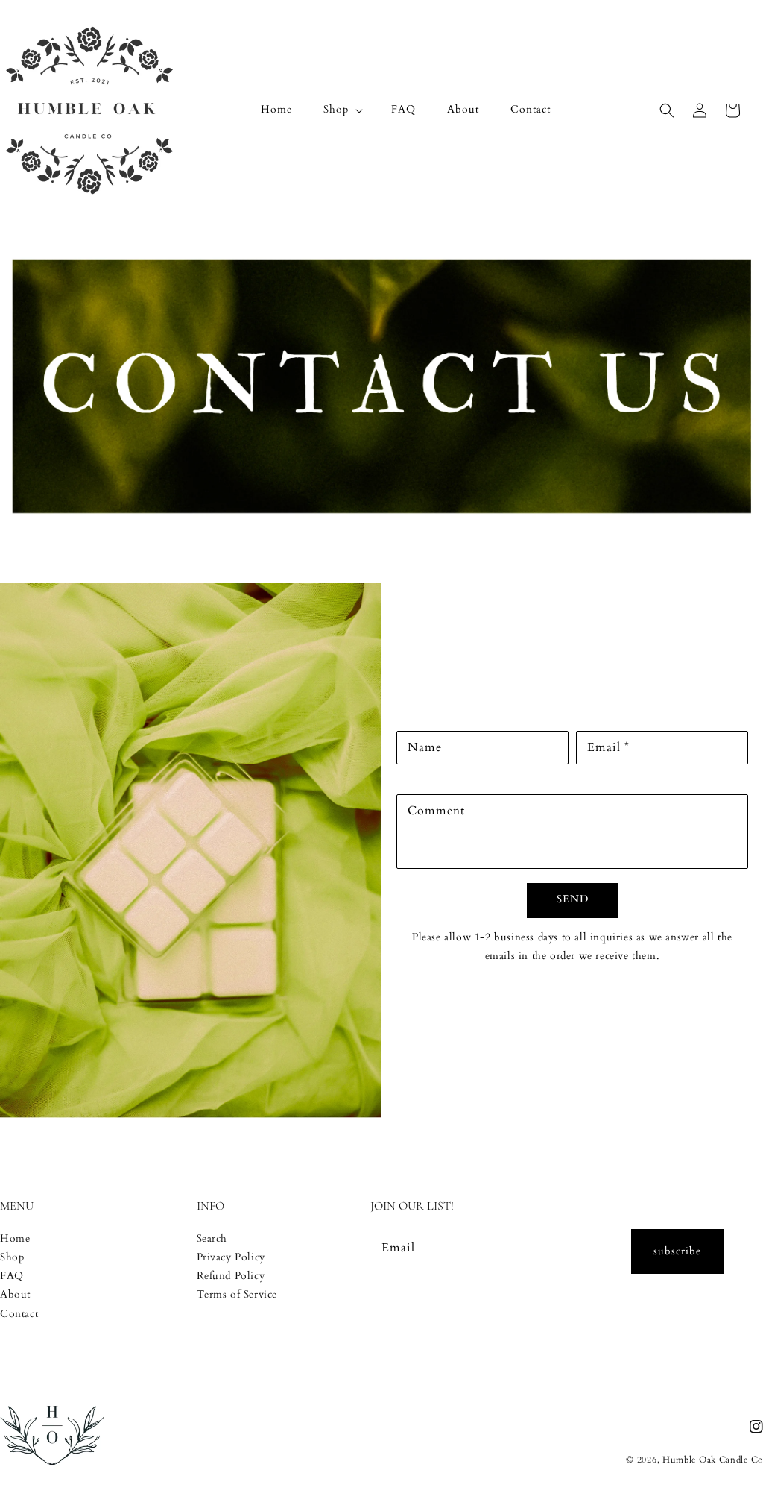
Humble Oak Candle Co (712, 1459)
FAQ (12, 1276)
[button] (341, 109)
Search (212, 1238)
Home (15, 1238)
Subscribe (677, 1251)
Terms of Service (237, 1294)
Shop (12, 1257)
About (15, 1294)
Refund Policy (231, 1276)
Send (573, 899)
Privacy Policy (231, 1257)
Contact (19, 1314)
